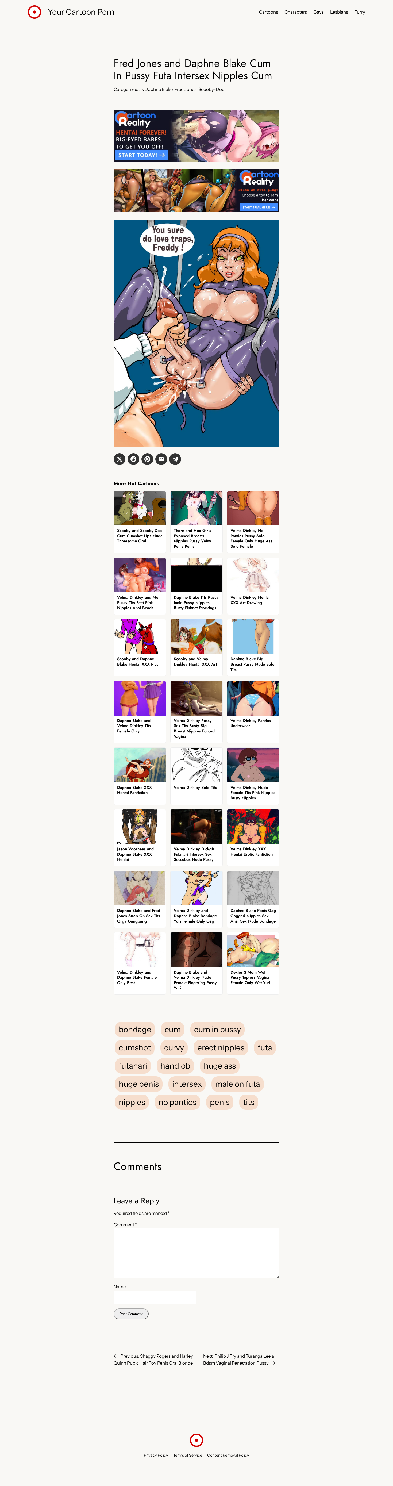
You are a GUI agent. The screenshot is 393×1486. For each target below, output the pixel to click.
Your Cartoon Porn (81, 12)
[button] (119, 459)
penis (220, 1102)
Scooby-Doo (211, 89)
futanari (133, 1065)
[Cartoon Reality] (196, 160)
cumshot (135, 1047)
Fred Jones (185, 89)
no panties (177, 1102)
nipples (132, 1102)
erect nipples (220, 1047)
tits (249, 1102)
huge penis (139, 1084)
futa (265, 1047)
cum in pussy (217, 1029)
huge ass (220, 1065)
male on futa (237, 1084)
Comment (125, 1224)
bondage (135, 1029)
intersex (187, 1084)
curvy (174, 1047)
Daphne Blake (158, 89)
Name (120, 1286)
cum (173, 1029)
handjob (175, 1065)
